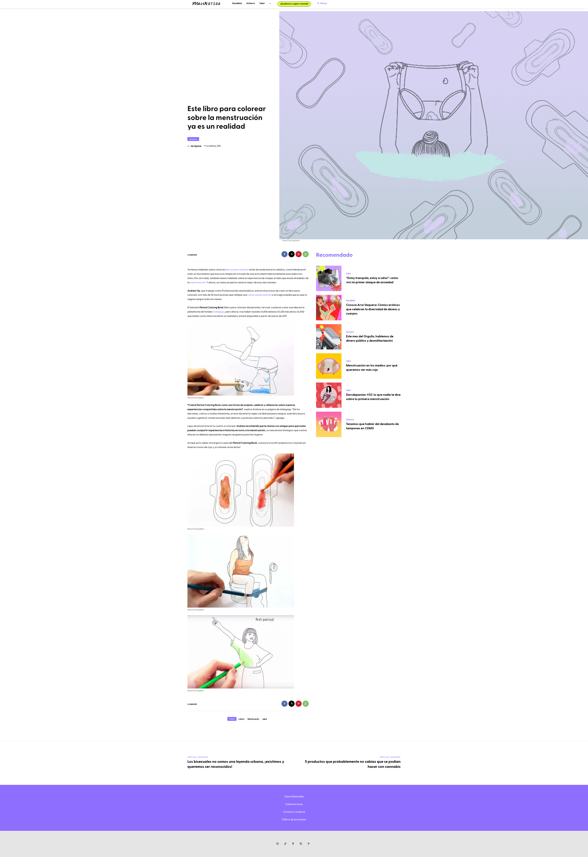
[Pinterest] (299, 254)
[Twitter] (301, 844)
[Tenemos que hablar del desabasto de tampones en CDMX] (328, 424)
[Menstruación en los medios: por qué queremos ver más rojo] (328, 366)
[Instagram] (277, 844)
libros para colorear (237, 269)
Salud (348, 273)
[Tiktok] (285, 844)
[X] (291, 254)
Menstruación (253, 719)
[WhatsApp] (306, 254)
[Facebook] (284, 254)
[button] (321, 3)
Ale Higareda (196, 146)
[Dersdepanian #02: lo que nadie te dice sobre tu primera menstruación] (328, 395)
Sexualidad (350, 300)
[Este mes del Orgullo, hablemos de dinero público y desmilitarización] (328, 337)
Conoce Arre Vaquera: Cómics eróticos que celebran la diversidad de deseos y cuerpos (373, 309)
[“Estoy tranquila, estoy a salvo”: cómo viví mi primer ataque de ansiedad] (328, 278)
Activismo (193, 139)
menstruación (197, 282)
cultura (259, 295)
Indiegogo (218, 312)
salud (264, 719)
